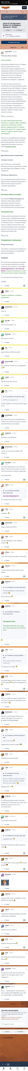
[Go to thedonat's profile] (2, 582)
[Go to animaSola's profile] (2, 875)
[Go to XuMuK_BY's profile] (2, 433)
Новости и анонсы (15, 36)
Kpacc (6, 816)
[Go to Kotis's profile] (2, 676)
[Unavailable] (5, 881)
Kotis (6, 676)
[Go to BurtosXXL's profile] (2, 334)
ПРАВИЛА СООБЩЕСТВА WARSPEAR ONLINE (9, 17)
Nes (6, 348)
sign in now (11, 1014)
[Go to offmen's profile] (2, 553)
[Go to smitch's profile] (2, 377)
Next (22, 47)
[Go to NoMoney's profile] (2, 606)
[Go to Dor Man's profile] (2, 321)
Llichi (6, 509)
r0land (7, 291)
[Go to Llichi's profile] (2, 509)
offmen (7, 552)
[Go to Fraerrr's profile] (2, 926)
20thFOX (7, 986)
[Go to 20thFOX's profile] (2, 987)
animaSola (8, 874)
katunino (7, 566)
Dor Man (7, 320)
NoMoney (7, 606)
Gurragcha (8, 462)
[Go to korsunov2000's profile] (2, 362)
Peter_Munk (8, 34)
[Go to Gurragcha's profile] (2, 463)
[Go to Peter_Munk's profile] (4, 35)
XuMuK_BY (8, 433)
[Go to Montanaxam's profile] (2, 307)
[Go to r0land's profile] (2, 291)
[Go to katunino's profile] (2, 566)
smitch (7, 377)
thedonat (7, 581)
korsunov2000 (9, 361)
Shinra (7, 485)
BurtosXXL (8, 334)
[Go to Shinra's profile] (2, 485)
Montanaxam (8, 307)
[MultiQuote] (2, 286)
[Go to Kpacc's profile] (2, 817)
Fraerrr (7, 925)
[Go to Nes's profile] (2, 348)
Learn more (3, 2)
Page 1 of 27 (13, 47)
